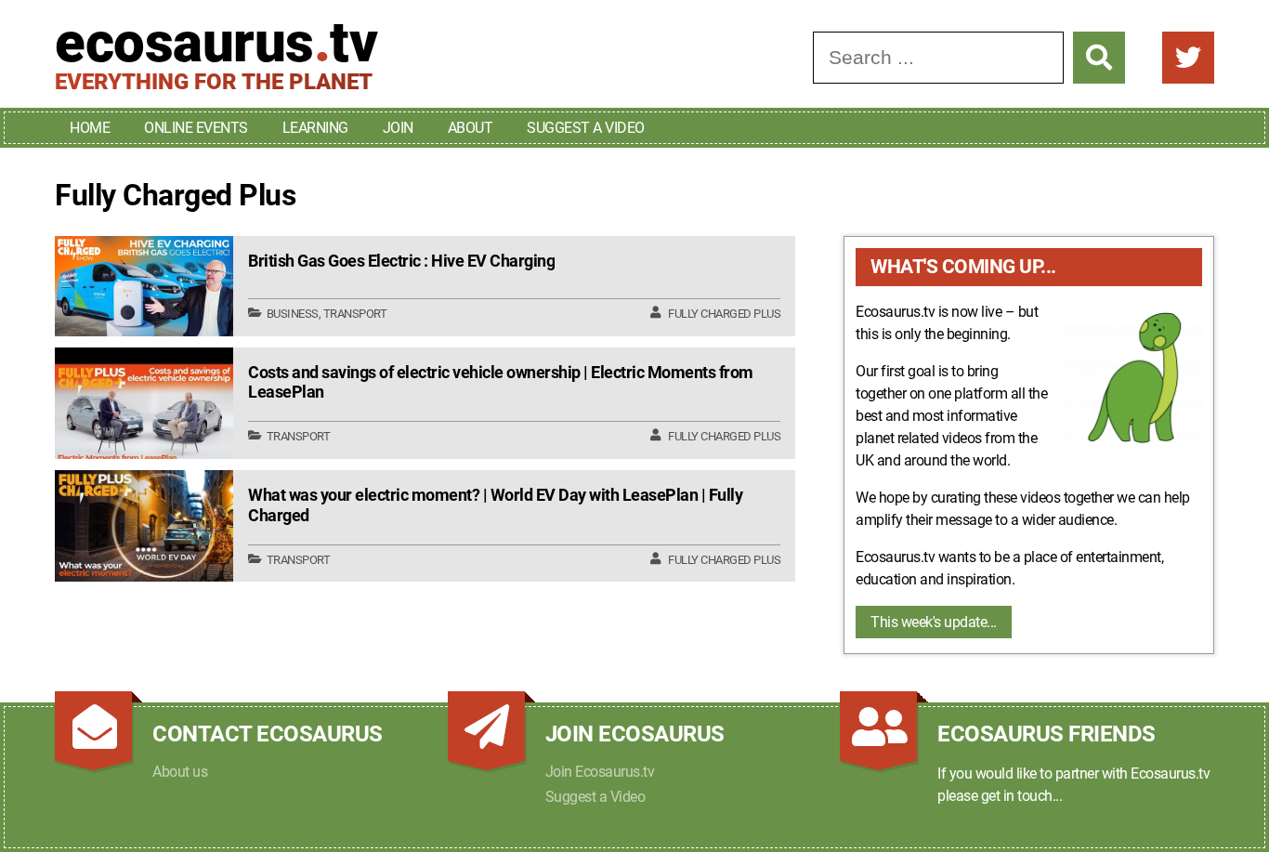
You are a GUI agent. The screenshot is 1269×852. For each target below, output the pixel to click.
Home (90, 128)
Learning (315, 128)
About (470, 128)
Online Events (196, 128)
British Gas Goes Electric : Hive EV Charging (401, 260)
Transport (355, 314)
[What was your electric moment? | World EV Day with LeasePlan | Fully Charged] (144, 526)
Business (293, 314)
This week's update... (933, 622)
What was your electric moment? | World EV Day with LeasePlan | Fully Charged (495, 505)
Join (398, 128)
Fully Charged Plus (724, 314)
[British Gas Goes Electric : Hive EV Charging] (144, 286)
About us (179, 771)
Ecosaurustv (216, 43)
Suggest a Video (586, 128)
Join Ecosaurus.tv (600, 771)
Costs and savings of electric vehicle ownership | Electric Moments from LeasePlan (500, 382)
